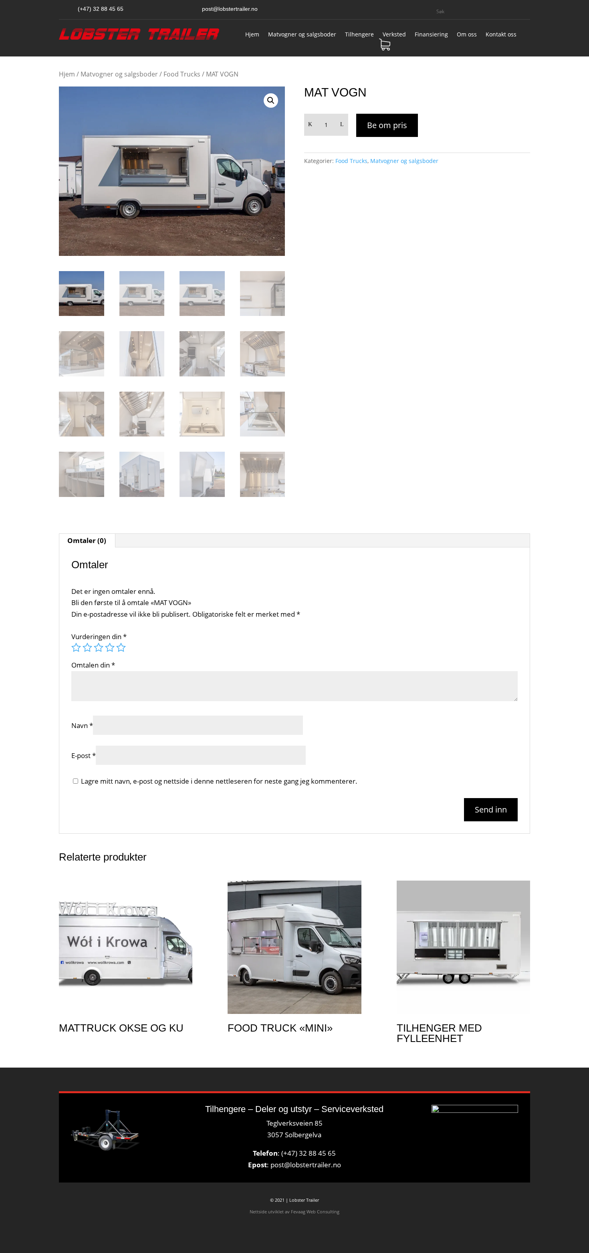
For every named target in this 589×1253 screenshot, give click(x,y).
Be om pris (387, 125)
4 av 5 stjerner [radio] (110, 647)
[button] (271, 100)
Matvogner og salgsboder (302, 35)
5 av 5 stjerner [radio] (121, 647)
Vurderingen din (99, 636)
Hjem (252, 35)
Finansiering (431, 35)
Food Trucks (181, 74)
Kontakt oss (501, 35)
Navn (82, 725)
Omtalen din (93, 665)
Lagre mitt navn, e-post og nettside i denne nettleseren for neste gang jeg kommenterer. (219, 781)
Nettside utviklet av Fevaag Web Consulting (294, 1212)
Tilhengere (359, 35)
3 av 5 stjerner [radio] (98, 647)
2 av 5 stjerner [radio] (87, 647)
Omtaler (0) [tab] (86, 540)
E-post (83, 755)
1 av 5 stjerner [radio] (76, 647)
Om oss (467, 35)
